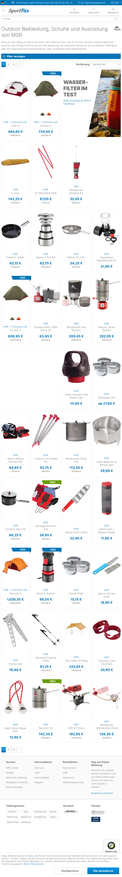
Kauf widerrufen (14, 787)
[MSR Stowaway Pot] (107, 367)
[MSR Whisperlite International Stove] (107, 697)
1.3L (3, 479)
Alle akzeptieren (103, 870)
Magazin (38, 782)
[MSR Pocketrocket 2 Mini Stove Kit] (46, 294)
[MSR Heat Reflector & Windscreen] (107, 431)
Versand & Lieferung (16, 777)
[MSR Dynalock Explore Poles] (46, 630)
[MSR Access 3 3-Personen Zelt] (15, 294)
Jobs (36, 772)
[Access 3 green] (12, 319)
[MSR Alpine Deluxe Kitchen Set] (15, 431)
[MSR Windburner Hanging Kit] (76, 162)
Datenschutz (69, 767)
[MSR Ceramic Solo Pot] (15, 498)
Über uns (39, 767)
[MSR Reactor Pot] (46, 697)
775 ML (96, 361)
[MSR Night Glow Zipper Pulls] (15, 697)
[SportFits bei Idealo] (95, 819)
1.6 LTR (96, 352)
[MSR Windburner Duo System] (76, 294)
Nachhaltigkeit (41, 777)
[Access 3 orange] (18, 319)
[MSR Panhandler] (15, 630)
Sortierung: (83, 64)
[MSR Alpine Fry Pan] (76, 229)
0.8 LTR (36, 275)
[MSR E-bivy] (15, 162)
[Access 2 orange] (49, 115)
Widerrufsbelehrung (73, 782)
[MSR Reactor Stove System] (107, 294)
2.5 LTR (96, 284)
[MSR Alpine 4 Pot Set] (46, 229)
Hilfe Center (12, 767)
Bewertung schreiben (102, 793)
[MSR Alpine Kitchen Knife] (107, 566)
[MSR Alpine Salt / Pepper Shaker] (107, 498)
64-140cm (37, 611)
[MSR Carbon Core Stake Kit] (46, 431)
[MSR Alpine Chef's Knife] (76, 498)
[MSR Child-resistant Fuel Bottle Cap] (76, 367)
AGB (65, 772)
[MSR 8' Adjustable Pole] (46, 162)
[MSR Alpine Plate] (76, 566)
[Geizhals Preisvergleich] (98, 813)
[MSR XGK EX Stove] (76, 697)
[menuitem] (94, 10)
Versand (68, 805)
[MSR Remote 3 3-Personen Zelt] (15, 566)
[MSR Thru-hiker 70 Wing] (76, 630)
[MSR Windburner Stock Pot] (76, 431)
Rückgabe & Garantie (17, 782)
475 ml (96, 357)
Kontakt (10, 772)
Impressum (68, 777)
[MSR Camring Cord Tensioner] (107, 630)
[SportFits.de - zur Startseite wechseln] (21, 11)
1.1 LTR (96, 348)
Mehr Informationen (34, 864)
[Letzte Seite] (20, 64)
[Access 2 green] (42, 115)
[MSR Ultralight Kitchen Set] (46, 498)
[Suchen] (116, 18)
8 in (3, 210)
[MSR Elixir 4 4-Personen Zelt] (15, 89)
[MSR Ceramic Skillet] (15, 229)
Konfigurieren (70, 870)
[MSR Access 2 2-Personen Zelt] (46, 89)
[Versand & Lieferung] (75, 812)
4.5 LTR (66, 412)
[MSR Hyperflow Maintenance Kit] (107, 229)
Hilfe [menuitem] (116, 2)
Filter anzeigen (16, 56)
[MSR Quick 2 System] (46, 566)
